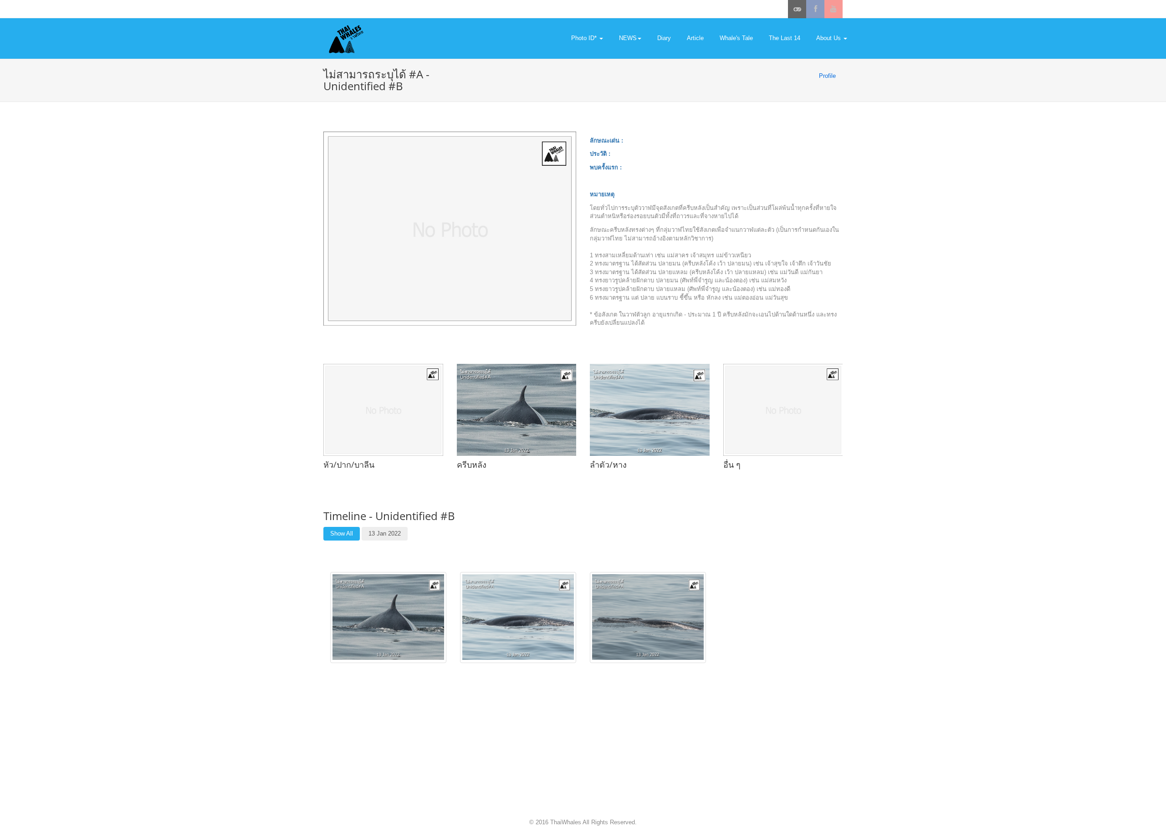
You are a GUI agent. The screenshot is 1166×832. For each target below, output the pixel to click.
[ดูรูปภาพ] (388, 617)
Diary (664, 38)
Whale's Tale (736, 38)
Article (695, 38)
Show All (341, 533)
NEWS (628, 38)
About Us (829, 38)
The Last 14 (784, 38)
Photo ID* (584, 38)
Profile (827, 75)
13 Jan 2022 (384, 533)
